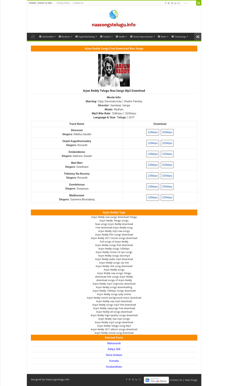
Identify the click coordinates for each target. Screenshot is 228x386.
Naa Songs (191, 379)
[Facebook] (166, 3)
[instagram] (178, 3)
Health (122, 36)
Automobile (47, 36)
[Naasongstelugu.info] (114, 19)
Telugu (121, 117)
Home (33, 36)
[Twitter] (168, 3)
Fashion (106, 36)
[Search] (198, 3)
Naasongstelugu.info (57, 379)
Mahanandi (114, 343)
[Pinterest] (172, 3)
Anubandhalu (114, 366)
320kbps (167, 132)
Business (66, 36)
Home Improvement (143, 36)
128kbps (153, 132)
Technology (180, 36)
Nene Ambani (114, 355)
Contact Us (78, 3)
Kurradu (114, 360)
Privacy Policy (63, 3)
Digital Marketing (86, 36)
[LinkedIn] (175, 3)
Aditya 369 (114, 349)
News (163, 36)
